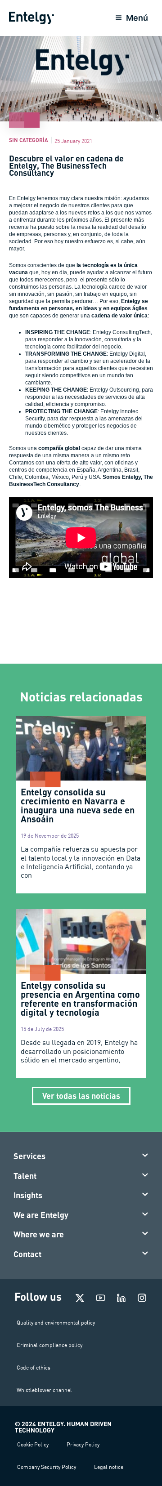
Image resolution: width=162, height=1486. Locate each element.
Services (29, 1156)
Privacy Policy (83, 1444)
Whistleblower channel (44, 1390)
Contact (27, 1254)
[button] (81, 1156)
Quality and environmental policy (56, 1322)
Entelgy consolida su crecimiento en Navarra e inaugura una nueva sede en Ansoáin (78, 805)
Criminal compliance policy (49, 1345)
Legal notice (108, 1467)
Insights (28, 1195)
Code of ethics (33, 1367)
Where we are (39, 1234)
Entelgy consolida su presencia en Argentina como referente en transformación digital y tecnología (80, 998)
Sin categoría (28, 140)
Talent (25, 1176)
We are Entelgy (41, 1215)
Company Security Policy (46, 1467)
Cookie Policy (33, 1444)
